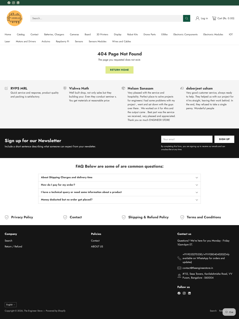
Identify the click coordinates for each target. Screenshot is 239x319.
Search (8, 240)
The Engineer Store (33, 310)
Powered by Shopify (55, 310)
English (9, 304)
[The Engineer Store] (15, 18)
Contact (95, 240)
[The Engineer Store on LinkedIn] (18, 3)
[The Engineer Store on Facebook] (9, 3)
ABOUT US (97, 246)
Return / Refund (13, 246)
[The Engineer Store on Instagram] (13, 3)
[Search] (186, 18)
